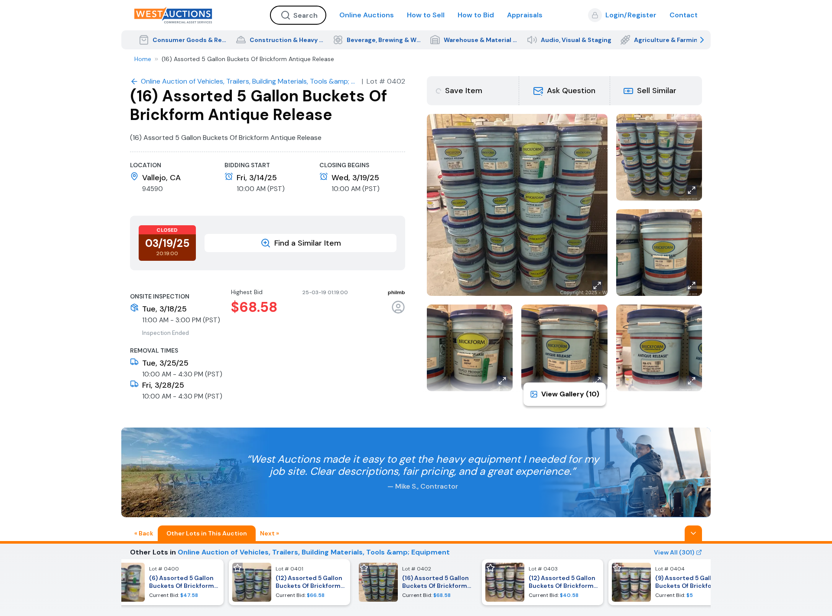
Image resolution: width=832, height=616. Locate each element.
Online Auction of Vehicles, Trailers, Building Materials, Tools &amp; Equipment (314, 552)
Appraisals (525, 14)
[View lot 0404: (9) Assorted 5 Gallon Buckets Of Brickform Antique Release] (669, 582)
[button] (565, 90)
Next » (269, 533)
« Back (143, 533)
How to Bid (476, 14)
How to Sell (426, 14)
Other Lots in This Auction (206, 533)
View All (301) (674, 552)
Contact (684, 14)
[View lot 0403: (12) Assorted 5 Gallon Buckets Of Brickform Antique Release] (542, 582)
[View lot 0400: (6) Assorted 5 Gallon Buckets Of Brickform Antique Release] (163, 582)
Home (142, 59)
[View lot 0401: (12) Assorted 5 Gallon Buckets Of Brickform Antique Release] (289, 582)
